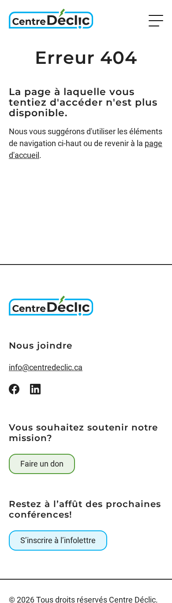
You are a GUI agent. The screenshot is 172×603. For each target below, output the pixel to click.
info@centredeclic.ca (45, 367)
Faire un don (42, 463)
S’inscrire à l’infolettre (58, 540)
